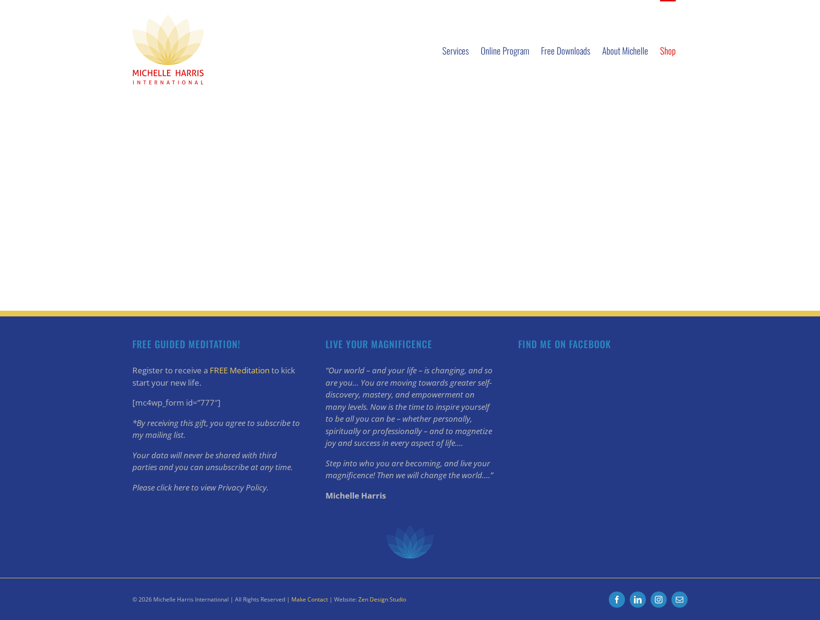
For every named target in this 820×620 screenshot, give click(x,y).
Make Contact (309, 599)
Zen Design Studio (382, 599)
